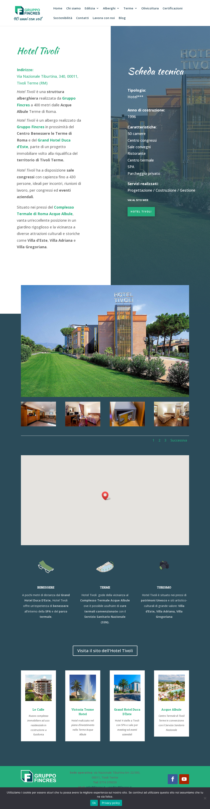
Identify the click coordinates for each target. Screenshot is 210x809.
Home (57, 8)
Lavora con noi (104, 18)
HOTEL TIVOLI (141, 211)
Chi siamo (73, 8)
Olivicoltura (150, 8)
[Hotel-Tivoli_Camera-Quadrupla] (171, 425)
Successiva (178, 440)
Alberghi (109, 8)
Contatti (82, 18)
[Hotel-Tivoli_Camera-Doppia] (82, 425)
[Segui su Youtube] (184, 779)
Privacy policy (111, 803)
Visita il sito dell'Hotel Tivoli (105, 650)
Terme (128, 8)
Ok (94, 803)
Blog (122, 18)
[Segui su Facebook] (173, 779)
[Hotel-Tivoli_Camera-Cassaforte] (127, 425)
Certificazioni (173, 8)
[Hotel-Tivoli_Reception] (38, 425)
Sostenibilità (62, 18)
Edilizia (90, 8)
